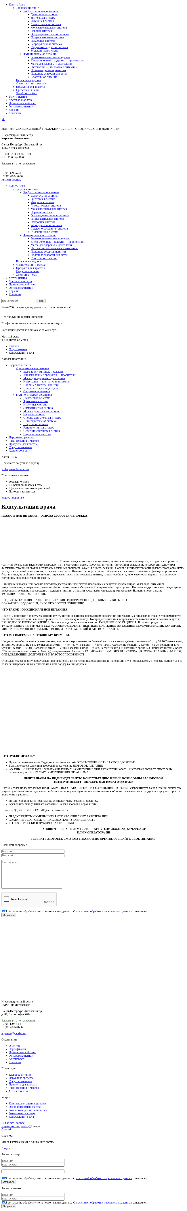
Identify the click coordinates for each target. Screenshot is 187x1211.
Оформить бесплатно (15, 469)
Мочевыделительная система (49, 27)
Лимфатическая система (46, 24)
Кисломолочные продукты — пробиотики (57, 60)
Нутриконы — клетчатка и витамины (54, 67)
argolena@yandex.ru (13, 1033)
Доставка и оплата (20, 99)
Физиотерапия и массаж (31, 83)
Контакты (15, 113)
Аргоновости (17, 1058)
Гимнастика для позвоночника (28, 1110)
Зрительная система (43, 17)
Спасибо (6, 1129)
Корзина (14, 109)
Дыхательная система (44, 14)
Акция (5, 1148)
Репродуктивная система (46, 44)
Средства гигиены (27, 90)
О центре (14, 1045)
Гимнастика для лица (22, 1113)
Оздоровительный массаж (25, 1106)
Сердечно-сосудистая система (49, 47)
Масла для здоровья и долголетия (51, 63)
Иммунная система (42, 20)
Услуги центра (18, 96)
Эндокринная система (44, 50)
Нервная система (41, 30)
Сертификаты (17, 1049)
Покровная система (43, 40)
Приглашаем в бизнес (22, 103)
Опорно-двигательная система (50, 34)
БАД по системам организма (41, 11)
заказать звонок (11, 179)
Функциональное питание (39, 53)
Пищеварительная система (47, 37)
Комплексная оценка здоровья (27, 1103)
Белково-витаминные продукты (50, 57)
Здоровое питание (27, 7)
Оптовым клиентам (21, 106)
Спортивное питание (44, 76)
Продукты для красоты (30, 86)
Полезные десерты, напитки (48, 70)
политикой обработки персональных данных (104, 911)
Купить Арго (17, 4)
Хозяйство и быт (26, 93)
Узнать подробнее (12, 497)
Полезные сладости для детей (49, 73)
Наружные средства (28, 80)
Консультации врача (21, 1116)
